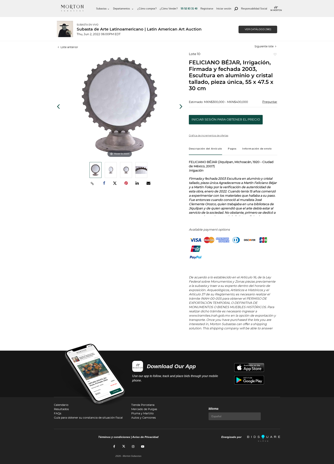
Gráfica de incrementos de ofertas (208, 135)
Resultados (61, 409)
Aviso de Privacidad (145, 437)
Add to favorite (274, 55)
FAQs (57, 413)
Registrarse (206, 8)
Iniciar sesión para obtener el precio (226, 119)
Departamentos (122, 8)
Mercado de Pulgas (144, 409)
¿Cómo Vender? (169, 8)
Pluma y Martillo (142, 413)
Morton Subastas (72, 8)
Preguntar (269, 101)
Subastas (101, 8)
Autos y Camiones (143, 417)
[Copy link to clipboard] (92, 183)
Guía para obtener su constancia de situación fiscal (88, 417)
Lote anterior (69, 47)
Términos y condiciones (114, 437)
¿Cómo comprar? (147, 8)
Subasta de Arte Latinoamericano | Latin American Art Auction (139, 29)
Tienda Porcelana (142, 405)
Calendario (61, 405)
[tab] (205, 149)
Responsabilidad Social (254, 8)
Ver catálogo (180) (258, 29)
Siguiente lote (264, 46)
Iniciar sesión (223, 8)
